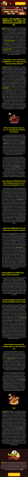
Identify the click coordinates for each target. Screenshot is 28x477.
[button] (10, 3)
